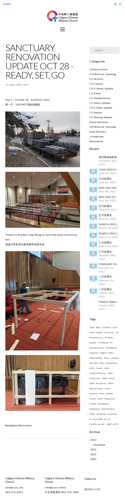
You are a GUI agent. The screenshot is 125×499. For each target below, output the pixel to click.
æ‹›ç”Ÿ (107, 419)
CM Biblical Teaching (102, 74)
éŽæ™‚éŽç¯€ (112, 424)
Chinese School (98, 69)
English (103, 353)
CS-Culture (96, 83)
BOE (98, 327)
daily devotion (108, 409)
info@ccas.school (55, 487)
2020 (91, 327)
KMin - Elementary (108, 363)
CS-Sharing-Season (100, 117)
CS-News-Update (100, 102)
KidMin (92, 404)
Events (7, 4)
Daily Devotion (98, 122)
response (112, 414)
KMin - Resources (98, 383)
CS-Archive (96, 78)
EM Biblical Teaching (102, 126)
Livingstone (96, 136)
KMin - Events (96, 368)
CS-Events (109, 332)
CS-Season (95, 112)
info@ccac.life (14, 487)
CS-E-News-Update (101, 88)
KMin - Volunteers (106, 399)
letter (92, 414)
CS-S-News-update (100, 107)
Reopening (94, 409)
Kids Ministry (97, 131)
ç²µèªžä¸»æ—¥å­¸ (97, 424)
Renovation (25, 425)
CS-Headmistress (100, 98)
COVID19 (106, 327)
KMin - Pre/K (108, 378)
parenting (101, 414)
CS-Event (95, 93)
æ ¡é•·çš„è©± (96, 419)
